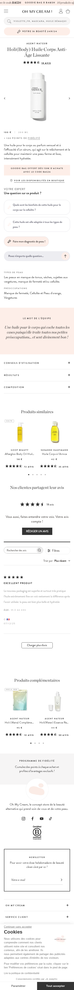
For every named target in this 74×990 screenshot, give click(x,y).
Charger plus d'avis (37, 645)
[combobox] (56, 561)
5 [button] (45, 474)
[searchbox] (20, 550)
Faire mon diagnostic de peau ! (29, 241)
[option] (37, 170)
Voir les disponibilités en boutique (39, 180)
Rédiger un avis (37, 531)
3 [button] (39, 743)
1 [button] (28, 474)
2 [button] (32, 474)
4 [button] (41, 474)
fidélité (34, 138)
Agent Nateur (37, 43)
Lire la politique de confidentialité (21, 973)
